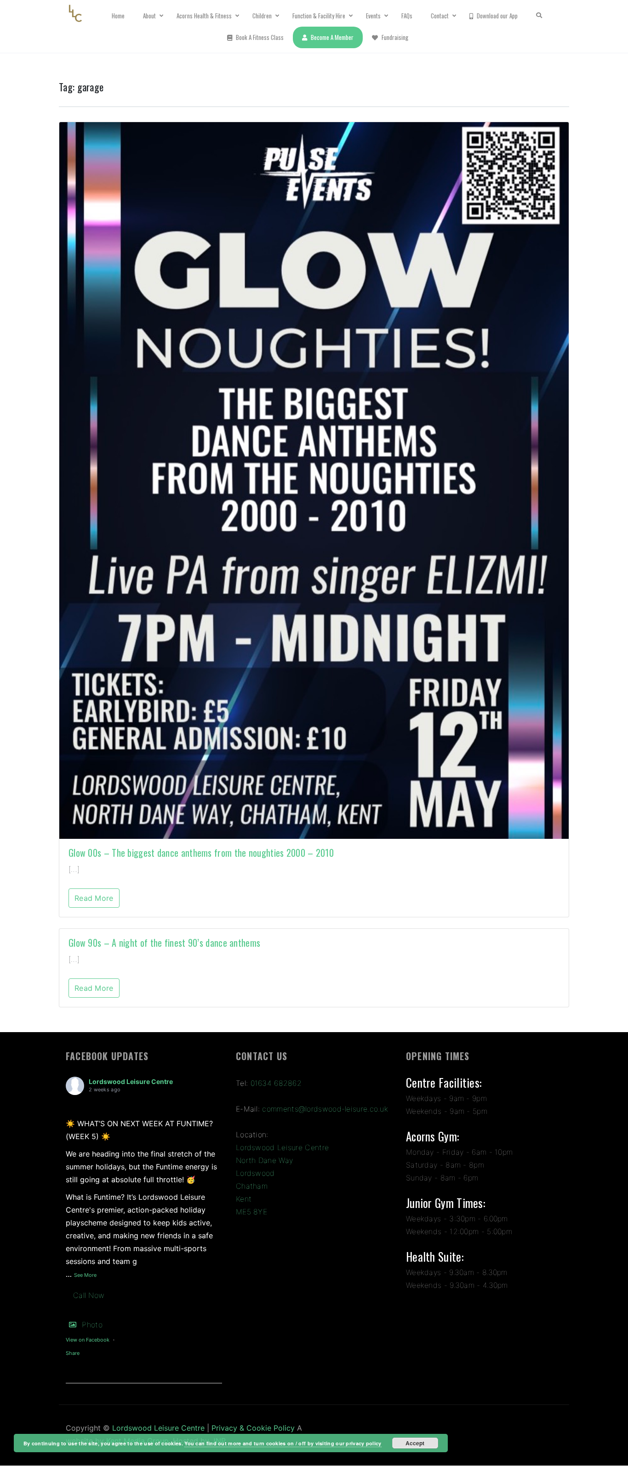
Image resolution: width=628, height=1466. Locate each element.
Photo (92, 1324)
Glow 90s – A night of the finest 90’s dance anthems (164, 942)
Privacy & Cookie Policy (253, 1427)
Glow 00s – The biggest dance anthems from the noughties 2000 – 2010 (201, 852)
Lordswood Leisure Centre (131, 1081)
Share (73, 1353)
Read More (94, 898)
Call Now (88, 1295)
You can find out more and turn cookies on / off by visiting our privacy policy (282, 1443)
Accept (414, 1443)
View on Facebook (87, 1340)
